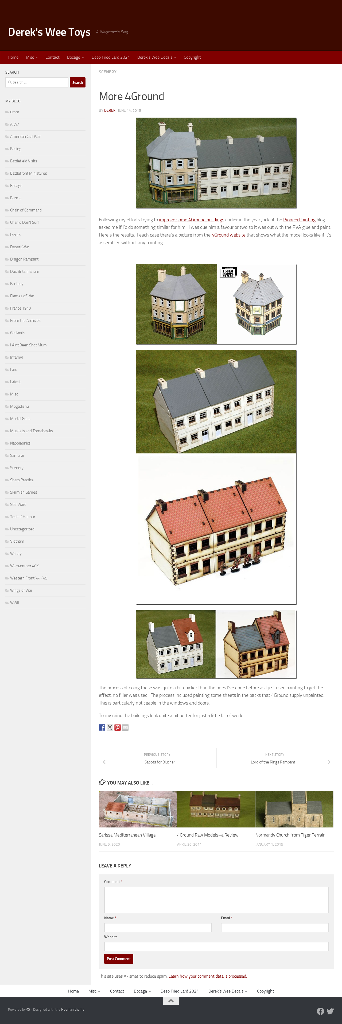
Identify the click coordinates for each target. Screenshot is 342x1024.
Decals (15, 234)
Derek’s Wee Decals (154, 57)
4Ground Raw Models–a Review (208, 835)
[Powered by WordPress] (28, 1009)
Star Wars (18, 504)
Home (13, 57)
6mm (14, 112)
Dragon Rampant (24, 259)
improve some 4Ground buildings (191, 220)
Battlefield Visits (23, 161)
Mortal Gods (20, 418)
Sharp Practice (22, 480)
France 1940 (20, 308)
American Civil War (25, 136)
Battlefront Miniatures (28, 173)
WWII (14, 602)
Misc (30, 57)
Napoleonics (20, 443)
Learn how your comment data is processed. (208, 976)
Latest (15, 381)
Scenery (107, 71)
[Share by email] (125, 727)
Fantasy (16, 283)
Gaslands (17, 332)
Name (110, 918)
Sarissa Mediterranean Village (127, 835)
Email (226, 918)
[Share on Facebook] (102, 727)
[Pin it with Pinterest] (117, 727)
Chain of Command (26, 210)
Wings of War (21, 590)
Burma (15, 197)
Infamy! (16, 357)
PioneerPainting (299, 220)
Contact (52, 57)
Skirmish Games (23, 492)
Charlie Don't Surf (24, 222)
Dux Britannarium (24, 271)
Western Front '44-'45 (28, 578)
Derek (109, 110)
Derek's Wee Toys (49, 32)
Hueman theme (72, 1009)
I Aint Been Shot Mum (28, 345)
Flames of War (22, 296)
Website (111, 937)
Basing (15, 148)
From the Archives (25, 320)
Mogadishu (19, 406)
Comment (113, 881)
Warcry (16, 553)
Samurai (17, 455)
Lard (13, 369)
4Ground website (229, 235)
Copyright (192, 57)
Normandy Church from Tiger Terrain (290, 835)
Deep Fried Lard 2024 (111, 57)
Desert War (19, 247)
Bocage (73, 57)
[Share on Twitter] (110, 727)
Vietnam (17, 541)
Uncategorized (22, 529)
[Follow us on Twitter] (330, 1011)
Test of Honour (22, 516)
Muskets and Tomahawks (31, 431)
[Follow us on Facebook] (320, 1011)
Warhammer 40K (24, 565)
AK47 (14, 124)
